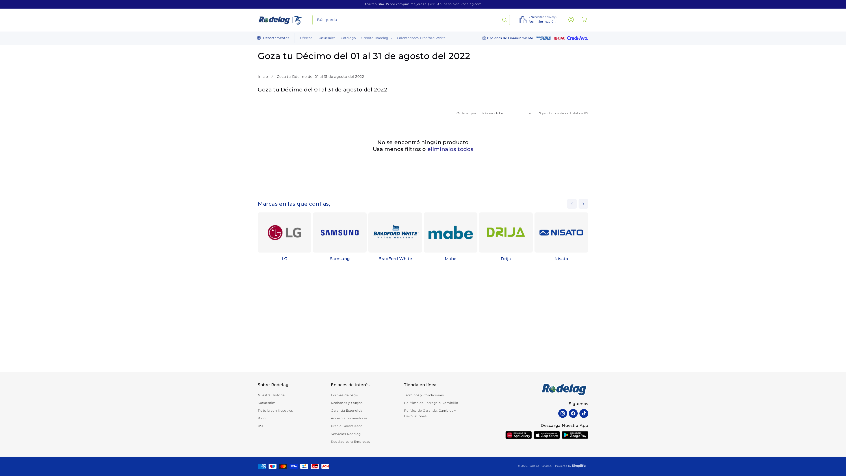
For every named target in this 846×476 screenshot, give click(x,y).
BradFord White (395, 258)
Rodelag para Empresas (350, 442)
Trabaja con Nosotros (275, 411)
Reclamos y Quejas (346, 403)
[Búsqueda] (505, 20)
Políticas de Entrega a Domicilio (431, 403)
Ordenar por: (466, 113)
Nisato (561, 258)
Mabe (450, 258)
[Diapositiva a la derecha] (583, 204)
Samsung (340, 258)
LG (285, 258)
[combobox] (411, 20)
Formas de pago (344, 395)
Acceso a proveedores (349, 418)
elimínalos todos (450, 149)
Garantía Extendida (346, 411)
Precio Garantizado (347, 426)
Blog (262, 418)
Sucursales (267, 403)
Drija (506, 258)
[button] (272, 38)
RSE (261, 426)
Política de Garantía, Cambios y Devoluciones (430, 413)
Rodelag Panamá (540, 465)
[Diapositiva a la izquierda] (572, 204)
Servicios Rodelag (346, 434)
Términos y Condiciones (424, 395)
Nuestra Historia (271, 395)
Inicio (263, 76)
